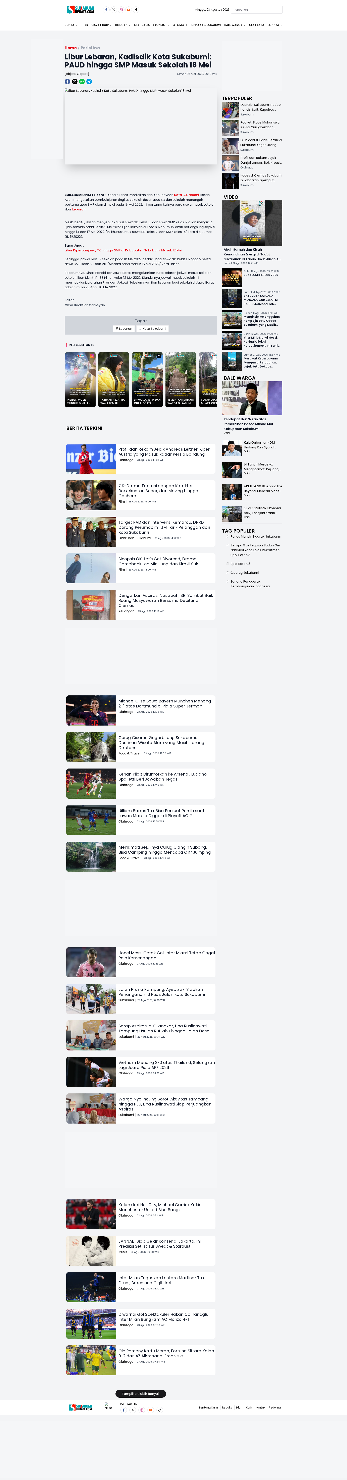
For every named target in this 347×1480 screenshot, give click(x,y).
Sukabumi (126, 1000)
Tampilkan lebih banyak (141, 1393)
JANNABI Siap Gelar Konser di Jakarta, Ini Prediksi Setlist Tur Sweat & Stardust (159, 1243)
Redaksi (227, 1407)
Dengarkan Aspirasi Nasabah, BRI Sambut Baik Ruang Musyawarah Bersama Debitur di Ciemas (165, 600)
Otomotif (180, 25)
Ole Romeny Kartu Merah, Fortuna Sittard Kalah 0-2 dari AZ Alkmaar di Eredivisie (166, 1353)
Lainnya (273, 25)
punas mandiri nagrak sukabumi (256, 536)
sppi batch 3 (240, 563)
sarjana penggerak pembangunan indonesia (250, 584)
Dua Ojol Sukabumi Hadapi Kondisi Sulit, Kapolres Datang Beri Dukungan (260, 109)
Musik (122, 1252)
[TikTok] (136, 9)
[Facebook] (106, 9)
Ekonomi (159, 25)
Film (121, 501)
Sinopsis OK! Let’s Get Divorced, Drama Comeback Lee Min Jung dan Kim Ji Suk (158, 561)
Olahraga (142, 25)
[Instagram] (121, 9)
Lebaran (79, 209)
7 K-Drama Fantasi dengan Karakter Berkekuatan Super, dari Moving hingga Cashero (158, 491)
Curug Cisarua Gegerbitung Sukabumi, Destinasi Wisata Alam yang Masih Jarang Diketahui (161, 742)
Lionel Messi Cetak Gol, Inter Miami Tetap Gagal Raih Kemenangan (166, 955)
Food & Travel (129, 753)
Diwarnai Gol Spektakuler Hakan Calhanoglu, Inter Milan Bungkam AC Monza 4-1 (163, 1317)
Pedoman (276, 1407)
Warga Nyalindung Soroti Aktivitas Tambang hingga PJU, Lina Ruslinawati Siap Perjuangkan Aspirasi (164, 1104)
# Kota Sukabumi (152, 328)
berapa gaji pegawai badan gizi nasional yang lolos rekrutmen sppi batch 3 (255, 550)
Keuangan (126, 611)
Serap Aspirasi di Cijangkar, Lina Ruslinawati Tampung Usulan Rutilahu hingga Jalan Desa (164, 1028)
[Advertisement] (47, 112)
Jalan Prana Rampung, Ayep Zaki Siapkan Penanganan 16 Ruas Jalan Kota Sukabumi (161, 992)
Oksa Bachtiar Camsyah (85, 305)
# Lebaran (123, 328)
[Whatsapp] (82, 81)
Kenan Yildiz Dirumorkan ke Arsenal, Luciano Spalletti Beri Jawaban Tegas (162, 776)
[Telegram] (89, 81)
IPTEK (84, 25)
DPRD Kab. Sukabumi (206, 25)
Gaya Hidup (100, 25)
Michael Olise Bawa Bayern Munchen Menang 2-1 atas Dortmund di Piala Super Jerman (164, 703)
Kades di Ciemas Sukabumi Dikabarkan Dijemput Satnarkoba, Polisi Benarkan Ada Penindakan (261, 182)
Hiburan (121, 25)
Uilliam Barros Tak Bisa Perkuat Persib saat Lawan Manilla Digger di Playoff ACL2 (161, 813)
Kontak (260, 1407)
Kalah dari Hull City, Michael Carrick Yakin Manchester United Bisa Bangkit (159, 1207)
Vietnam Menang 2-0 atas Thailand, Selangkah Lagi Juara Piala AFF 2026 (166, 1065)
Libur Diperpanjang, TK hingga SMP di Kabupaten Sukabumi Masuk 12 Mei (123, 250)
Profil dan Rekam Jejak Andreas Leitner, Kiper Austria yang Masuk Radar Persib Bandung (164, 451)
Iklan (239, 1407)
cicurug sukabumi (245, 572)
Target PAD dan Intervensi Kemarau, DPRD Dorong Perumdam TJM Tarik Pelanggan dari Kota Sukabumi (164, 527)
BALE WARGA (233, 25)
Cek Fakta (256, 25)
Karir (249, 1407)
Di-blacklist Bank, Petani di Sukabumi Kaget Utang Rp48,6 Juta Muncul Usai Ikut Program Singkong (261, 147)
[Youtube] (128, 9)
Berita (69, 25)
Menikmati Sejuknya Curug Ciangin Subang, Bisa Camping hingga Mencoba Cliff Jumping (164, 849)
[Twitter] (113, 9)
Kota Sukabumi (186, 195)
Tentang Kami (208, 1407)
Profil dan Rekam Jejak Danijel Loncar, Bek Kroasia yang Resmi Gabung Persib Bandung (261, 165)
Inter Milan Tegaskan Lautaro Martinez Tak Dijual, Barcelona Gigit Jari (161, 1280)
